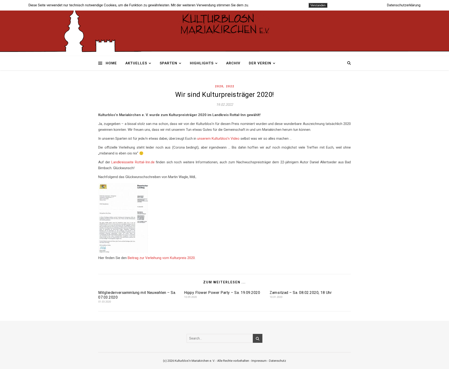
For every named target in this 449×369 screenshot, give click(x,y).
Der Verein (260, 63)
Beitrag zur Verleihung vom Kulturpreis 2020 (161, 258)
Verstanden (318, 5)
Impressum (259, 360)
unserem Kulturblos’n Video (218, 138)
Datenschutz (277, 360)
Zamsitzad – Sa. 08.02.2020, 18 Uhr (301, 292)
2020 (219, 86)
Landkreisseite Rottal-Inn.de (133, 162)
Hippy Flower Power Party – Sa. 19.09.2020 (222, 292)
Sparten (168, 63)
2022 (230, 86)
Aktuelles (136, 63)
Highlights (202, 63)
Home (111, 63)
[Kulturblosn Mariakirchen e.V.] (224, 23)
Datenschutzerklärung (403, 5)
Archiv (233, 63)
